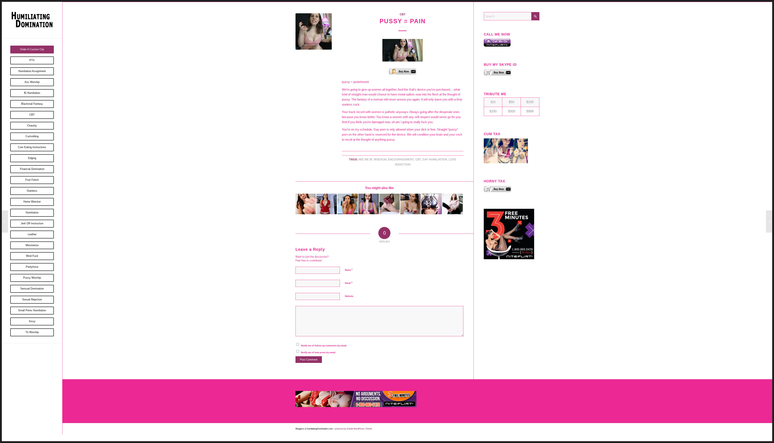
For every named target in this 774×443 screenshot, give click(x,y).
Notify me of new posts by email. (318, 352)
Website (349, 296)
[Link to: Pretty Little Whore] (326, 204)
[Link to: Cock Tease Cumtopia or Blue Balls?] (431, 204)
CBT (403, 14)
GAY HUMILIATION (434, 159)
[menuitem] (32, 49)
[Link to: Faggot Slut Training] (368, 204)
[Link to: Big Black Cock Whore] (347, 204)
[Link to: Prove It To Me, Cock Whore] (305, 204)
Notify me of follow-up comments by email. (324, 345)
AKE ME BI (365, 159)
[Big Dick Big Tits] (769, 221)
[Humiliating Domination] (32, 20)
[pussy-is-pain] (313, 31)
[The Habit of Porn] (5, 221)
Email (348, 282)
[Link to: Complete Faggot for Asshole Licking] (389, 204)
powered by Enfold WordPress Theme (353, 428)
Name (349, 269)
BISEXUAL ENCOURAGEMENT (394, 159)
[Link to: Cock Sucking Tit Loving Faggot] (410, 204)
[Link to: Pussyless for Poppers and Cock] (452, 204)
